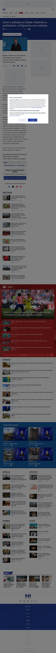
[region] (28, 109)
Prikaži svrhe (22, 120)
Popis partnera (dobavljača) (15, 115)
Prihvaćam (32, 120)
